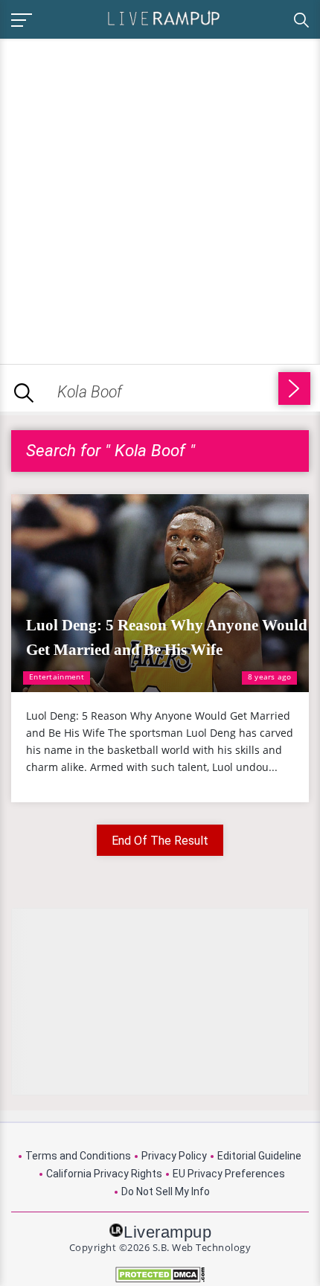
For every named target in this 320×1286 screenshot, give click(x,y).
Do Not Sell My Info (165, 1191)
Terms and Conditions (78, 1156)
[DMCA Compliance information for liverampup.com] (160, 1274)
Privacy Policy (174, 1156)
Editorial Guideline (259, 1156)
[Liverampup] (164, 17)
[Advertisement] (160, 199)
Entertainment (56, 676)
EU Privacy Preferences (229, 1174)
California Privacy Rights (104, 1174)
